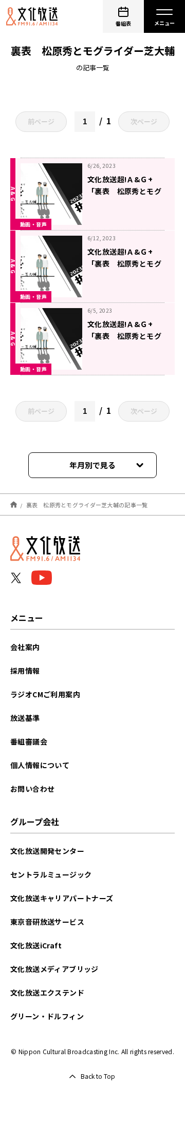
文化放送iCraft (36, 945)
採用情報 (25, 670)
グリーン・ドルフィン (47, 1016)
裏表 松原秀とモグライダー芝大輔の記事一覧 (87, 504)
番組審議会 (28, 741)
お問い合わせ (32, 789)
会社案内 (25, 647)
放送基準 (25, 718)
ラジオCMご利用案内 (45, 694)
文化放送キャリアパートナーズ (62, 898)
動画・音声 (33, 224)
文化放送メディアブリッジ (54, 969)
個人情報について (39, 765)
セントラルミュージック (50, 874)
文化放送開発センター (47, 851)
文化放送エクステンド (47, 992)
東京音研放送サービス (47, 922)
